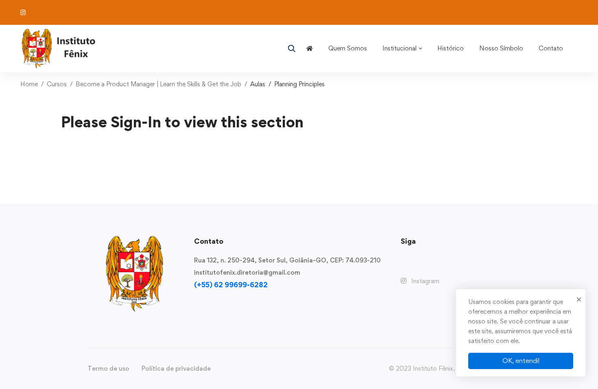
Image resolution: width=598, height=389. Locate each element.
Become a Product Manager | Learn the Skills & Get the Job (158, 84)
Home (29, 84)
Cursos (57, 84)
